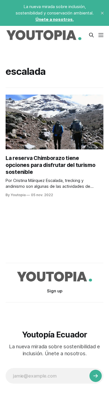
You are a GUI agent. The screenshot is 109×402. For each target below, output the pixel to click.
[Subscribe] (95, 376)
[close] (102, 13)
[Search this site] (91, 35)
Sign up (54, 291)
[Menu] (100, 35)
